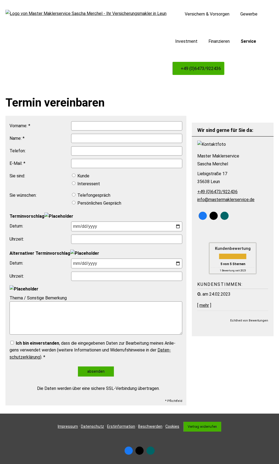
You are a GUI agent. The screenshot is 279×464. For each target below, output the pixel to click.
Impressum (68, 426)
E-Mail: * (17, 163)
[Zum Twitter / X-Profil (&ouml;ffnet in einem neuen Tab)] (214, 216)
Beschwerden (150, 426)
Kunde (82, 175)
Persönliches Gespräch (98, 203)
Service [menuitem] (248, 41)
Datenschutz (92, 426)
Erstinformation (121, 426)
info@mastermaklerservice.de (225, 199)
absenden (96, 371)
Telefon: (18, 150)
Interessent (88, 183)
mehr (204, 305)
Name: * (17, 138)
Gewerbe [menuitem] (248, 14)
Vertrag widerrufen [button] (202, 426)
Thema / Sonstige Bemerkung (38, 298)
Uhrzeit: (17, 239)
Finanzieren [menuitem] (219, 41)
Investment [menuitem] (186, 41)
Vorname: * (20, 125)
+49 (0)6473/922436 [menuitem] (201, 68)
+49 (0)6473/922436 (217, 191)
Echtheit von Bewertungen (249, 320)
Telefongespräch (93, 195)
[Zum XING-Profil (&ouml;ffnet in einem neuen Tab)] (224, 216)
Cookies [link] (172, 426)
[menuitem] (176, 13)
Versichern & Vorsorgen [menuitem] (207, 14)
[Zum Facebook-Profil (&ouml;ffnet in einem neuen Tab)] (203, 216)
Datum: (16, 226)
